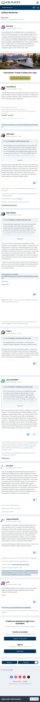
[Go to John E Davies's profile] (3, 214)
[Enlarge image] (20, 125)
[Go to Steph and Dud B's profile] (3, 520)
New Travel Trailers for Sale (20, 78)
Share (10, 662)
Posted (13, 28)
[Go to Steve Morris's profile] (3, 88)
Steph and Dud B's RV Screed (20, 564)
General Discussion (18, 19)
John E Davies (25, 387)
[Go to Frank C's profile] (3, 332)
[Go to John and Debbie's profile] (3, 381)
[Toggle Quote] (4, 141)
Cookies (25, 681)
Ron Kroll (5, 17)
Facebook (4, 115)
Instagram (11, 115)
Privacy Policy (17, 681)
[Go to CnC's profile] (3, 583)
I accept (35, 699)
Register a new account (20, 638)
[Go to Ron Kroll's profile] (3, 27)
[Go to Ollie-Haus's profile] (3, 135)
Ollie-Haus (24, 220)
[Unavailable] (20, 276)
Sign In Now (20, 651)
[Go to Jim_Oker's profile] (3, 467)
